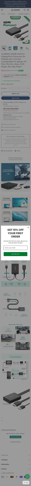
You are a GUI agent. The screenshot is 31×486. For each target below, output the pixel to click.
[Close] (28, 227)
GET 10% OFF (15, 254)
